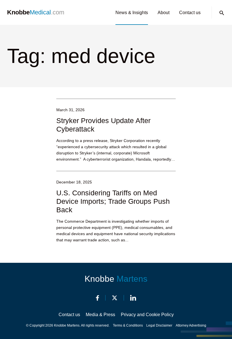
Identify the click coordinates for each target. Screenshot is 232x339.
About (163, 12)
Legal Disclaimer (159, 325)
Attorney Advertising (191, 325)
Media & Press (100, 314)
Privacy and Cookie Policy (147, 314)
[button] (222, 13)
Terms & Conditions (128, 325)
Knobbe (116, 278)
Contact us (190, 12)
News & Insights (131, 12)
